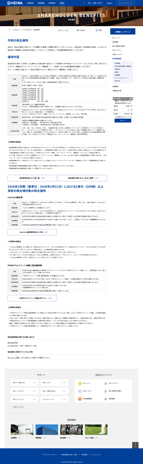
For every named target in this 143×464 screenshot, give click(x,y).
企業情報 (30, 3)
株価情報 (115, 86)
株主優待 (117, 75)
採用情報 (52, 3)
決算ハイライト (117, 54)
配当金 (117, 72)
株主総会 (117, 69)
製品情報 (41, 3)
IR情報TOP (17, 30)
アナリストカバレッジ (121, 78)
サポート (41, 374)
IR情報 (61, 3)
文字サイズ (63, 30)
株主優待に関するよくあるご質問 (80, 178)
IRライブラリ (116, 50)
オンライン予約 (13, 357)
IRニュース (116, 38)
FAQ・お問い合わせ (95, 3)
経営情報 (115, 42)
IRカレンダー (87, 391)
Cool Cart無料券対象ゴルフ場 (31, 232)
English (109, 3)
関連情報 (71, 419)
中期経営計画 (116, 91)
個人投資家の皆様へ (119, 46)
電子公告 (117, 81)
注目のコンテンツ (103, 374)
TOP (9, 30)
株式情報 (117, 63)
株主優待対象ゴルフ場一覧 (29, 178)
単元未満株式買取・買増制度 (123, 66)
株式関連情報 (116, 59)
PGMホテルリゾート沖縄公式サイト (32, 298)
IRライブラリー (114, 383)
